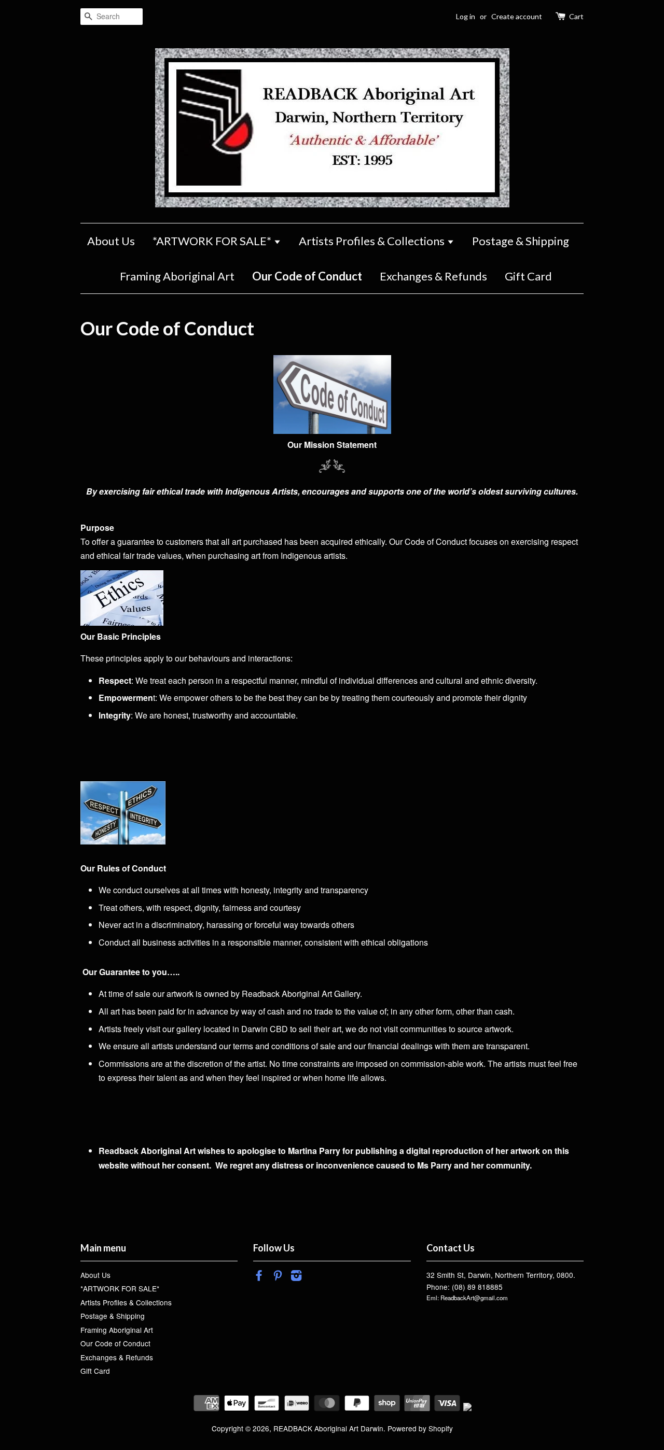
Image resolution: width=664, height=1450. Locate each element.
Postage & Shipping (520, 241)
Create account (516, 16)
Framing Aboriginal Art (177, 276)
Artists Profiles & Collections (373, 241)
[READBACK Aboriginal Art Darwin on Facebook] (259, 1277)
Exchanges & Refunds (433, 276)
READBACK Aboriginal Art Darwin (328, 1428)
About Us (111, 241)
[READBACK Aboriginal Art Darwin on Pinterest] (277, 1277)
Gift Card (528, 276)
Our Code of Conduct (307, 276)
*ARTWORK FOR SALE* (213, 241)
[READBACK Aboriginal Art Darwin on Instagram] (296, 1277)
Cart (576, 16)
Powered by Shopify (420, 1428)
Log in (465, 16)
